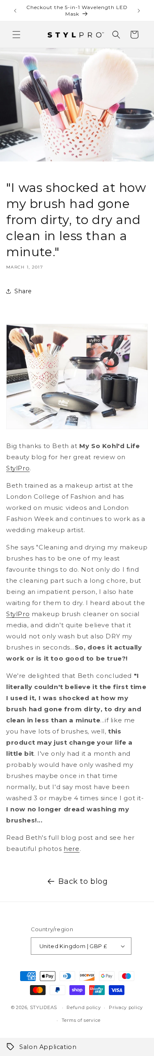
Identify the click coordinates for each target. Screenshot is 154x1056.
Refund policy (84, 1007)
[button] (16, 35)
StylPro (18, 468)
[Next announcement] (139, 11)
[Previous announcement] (15, 11)
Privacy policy (126, 1007)
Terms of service (81, 1020)
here (71, 849)
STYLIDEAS (43, 1007)
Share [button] (23, 291)
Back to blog (83, 881)
